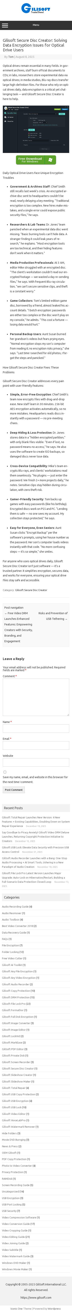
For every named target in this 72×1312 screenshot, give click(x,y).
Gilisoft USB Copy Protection (18, 1094)
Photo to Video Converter (17, 1165)
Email (7, 738)
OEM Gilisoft (9, 1152)
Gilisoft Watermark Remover (18, 1126)
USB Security (9, 1210)
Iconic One (17, 1308)
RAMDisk (7, 1178)
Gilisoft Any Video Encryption (19, 977)
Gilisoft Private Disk (13, 1055)
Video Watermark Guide (16, 1256)
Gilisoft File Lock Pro (14, 1003)
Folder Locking (10, 952)
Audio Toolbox (10, 919)
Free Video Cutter (12, 958)
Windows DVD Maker (14, 1262)
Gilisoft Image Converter (16, 1023)
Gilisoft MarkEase (12, 1042)
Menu (36, 24)
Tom (11, 56)
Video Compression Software (19, 1217)
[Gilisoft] (36, 12)
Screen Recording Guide (16, 1185)
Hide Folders (9, 1133)
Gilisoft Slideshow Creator (17, 1074)
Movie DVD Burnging (14, 1139)
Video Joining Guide (13, 1243)
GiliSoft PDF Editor (13, 1049)
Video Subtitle (10, 1249)
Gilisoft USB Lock (11, 1107)
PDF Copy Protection (14, 1159)
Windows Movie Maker (15, 1269)
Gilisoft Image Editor (14, 1029)
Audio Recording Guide (15, 906)
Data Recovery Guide (14, 932)
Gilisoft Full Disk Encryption (17, 1016)
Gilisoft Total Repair (13, 1087)
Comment (10, 676)
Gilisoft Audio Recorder (15, 984)
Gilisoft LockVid (11, 1036)
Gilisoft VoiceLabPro (14, 1120)
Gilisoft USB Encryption (15, 1100)
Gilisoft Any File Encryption (17, 971)
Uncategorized (10, 1191)
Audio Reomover (11, 913)
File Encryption (10, 945)
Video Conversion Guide (16, 1223)
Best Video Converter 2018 (17, 926)
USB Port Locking (12, 1204)
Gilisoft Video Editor (14, 1113)
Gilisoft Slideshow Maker (16, 1081)
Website (8, 755)
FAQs (5, 939)
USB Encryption (11, 1198)
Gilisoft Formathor (13, 1010)
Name (7, 722)
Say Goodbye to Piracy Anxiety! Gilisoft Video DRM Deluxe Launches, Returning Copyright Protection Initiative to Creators (35, 836)
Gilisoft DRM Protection (16, 997)
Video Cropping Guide (15, 1230)
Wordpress (54, 1308)
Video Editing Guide (13, 1236)
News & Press (10, 1146)
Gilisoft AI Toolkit (12, 965)
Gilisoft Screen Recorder (16, 1062)
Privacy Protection (12, 1172)
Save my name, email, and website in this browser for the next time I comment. (35, 780)
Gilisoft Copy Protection (16, 990)
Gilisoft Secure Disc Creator (31, 590)
